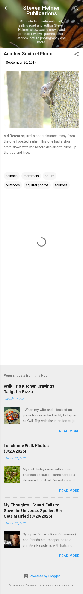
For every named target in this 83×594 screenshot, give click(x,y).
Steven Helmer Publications (41, 11)
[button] (76, 55)
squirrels (61, 185)
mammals (31, 176)
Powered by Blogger (44, 576)
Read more (69, 431)
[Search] (76, 9)
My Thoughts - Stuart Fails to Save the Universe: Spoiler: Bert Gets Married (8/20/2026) (34, 511)
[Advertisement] (41, 328)
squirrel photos (37, 185)
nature (49, 176)
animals (12, 176)
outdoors (13, 185)
